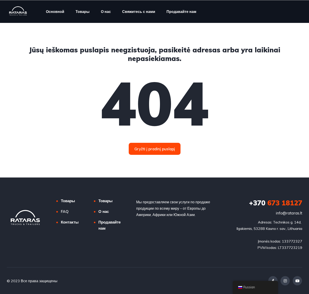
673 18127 (275, 203)
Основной (55, 11)
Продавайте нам (181, 11)
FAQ (65, 211)
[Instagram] (285, 280)
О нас (106, 11)
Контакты (70, 222)
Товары (83, 11)
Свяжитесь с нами (138, 11)
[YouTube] (297, 280)
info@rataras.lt (289, 213)
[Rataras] (18, 11)
